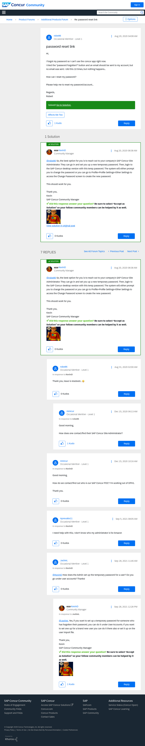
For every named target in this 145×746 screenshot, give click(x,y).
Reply (127, 123)
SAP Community (91, 713)
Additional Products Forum (54, 19)
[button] (111, 36)
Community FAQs (12, 709)
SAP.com (87, 705)
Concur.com (47, 709)
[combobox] (120, 12)
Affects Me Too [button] (55, 115)
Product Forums (27, 19)
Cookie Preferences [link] (70, 730)
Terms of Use (21, 730)
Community (35, 5)
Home (9, 19)
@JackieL (64, 621)
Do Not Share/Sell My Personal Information (44, 730)
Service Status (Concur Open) (123, 705)
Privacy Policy (9, 730)
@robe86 (51, 161)
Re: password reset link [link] (85, 19)
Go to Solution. (63, 105)
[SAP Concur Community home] (13, 5)
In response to (63, 374)
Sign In (137, 5)
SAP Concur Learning (119, 709)
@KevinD (57, 575)
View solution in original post (60, 226)
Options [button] (131, 19)
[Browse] (5, 12)
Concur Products (49, 713)
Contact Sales (48, 717)
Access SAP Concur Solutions (56, 705)
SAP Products (89, 709)
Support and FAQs (13, 713)
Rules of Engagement (14, 705)
